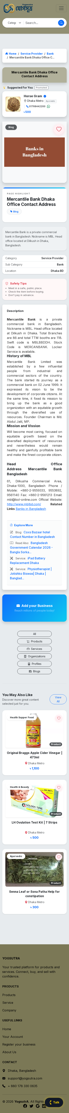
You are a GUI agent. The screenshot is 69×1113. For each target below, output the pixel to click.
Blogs (36, 671)
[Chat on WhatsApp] (48, 106)
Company (9, 1010)
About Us (9, 1052)
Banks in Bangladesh (31, 509)
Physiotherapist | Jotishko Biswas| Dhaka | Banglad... (31, 573)
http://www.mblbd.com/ (24, 504)
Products (36, 641)
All (34, 633)
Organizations (36, 656)
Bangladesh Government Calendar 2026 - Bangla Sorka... (31, 547)
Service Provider (32, 53)
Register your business (18, 1044)
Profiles (36, 663)
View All (58, 699)
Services (36, 648)
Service (7, 1002)
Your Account (12, 1037)
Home (12, 53)
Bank (50, 53)
